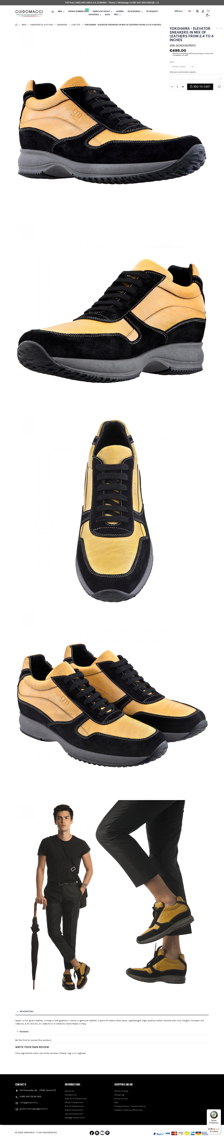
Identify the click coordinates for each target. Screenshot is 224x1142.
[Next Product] (220, 28)
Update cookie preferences (128, 1110)
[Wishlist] (208, 11)
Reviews (24, 1031)
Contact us (70, 1094)
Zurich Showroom (74, 1106)
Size (172, 62)
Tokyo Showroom (74, 1110)
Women (120, 11)
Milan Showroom (74, 1102)
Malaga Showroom (75, 1117)
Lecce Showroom (74, 1113)
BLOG (107, 15)
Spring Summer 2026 (78, 11)
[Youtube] (102, 1133)
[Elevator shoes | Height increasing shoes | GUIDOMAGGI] (28, 13)
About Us (69, 1091)
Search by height (101, 11)
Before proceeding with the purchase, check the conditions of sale (193, 54)
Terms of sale (121, 1091)
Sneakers (62, 24)
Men (60, 11)
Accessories (134, 11)
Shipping (119, 1094)
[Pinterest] (107, 1133)
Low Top (75, 24)
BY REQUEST (152, 11)
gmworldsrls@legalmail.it (34, 1108)
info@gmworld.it (29, 1102)
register (81, 1053)
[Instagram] (97, 1133)
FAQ (116, 1102)
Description (26, 1011)
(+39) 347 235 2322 (141, 2)
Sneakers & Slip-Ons (41, 24)
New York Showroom (76, 1098)
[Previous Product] (217, 28)
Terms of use (121, 1098)
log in (71, 1053)
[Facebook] (91, 1133)
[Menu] (219, 1111)
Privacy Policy (121, 1106)
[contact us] (157, 2)
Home (16, 24)
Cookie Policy (138, 1106)
